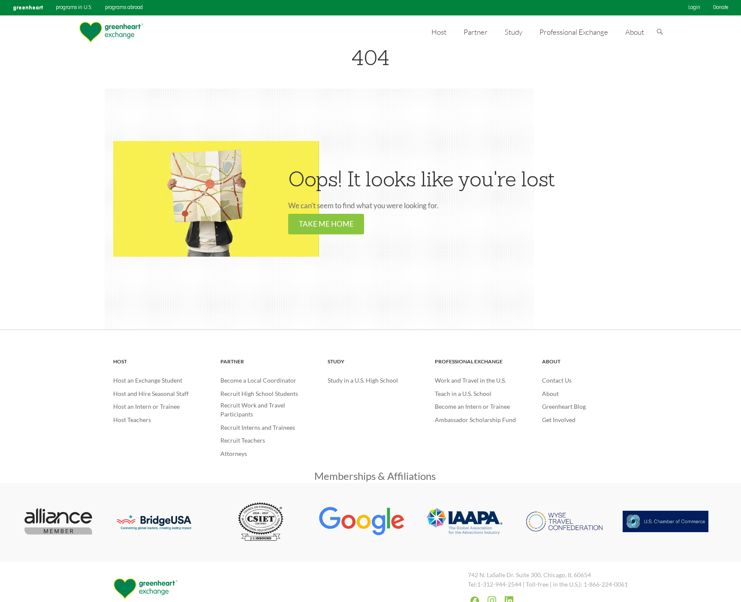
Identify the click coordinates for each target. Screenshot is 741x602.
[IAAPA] (463, 522)
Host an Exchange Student (147, 380)
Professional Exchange (469, 361)
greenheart (28, 7)
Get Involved (558, 419)
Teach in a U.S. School (463, 393)
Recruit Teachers (242, 440)
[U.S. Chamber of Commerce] (665, 522)
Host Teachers (132, 419)
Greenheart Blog (564, 406)
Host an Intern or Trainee (146, 406)
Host (120, 361)
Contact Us (557, 380)
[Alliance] (58, 522)
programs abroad (124, 7)
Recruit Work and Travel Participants (252, 409)
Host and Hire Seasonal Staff (151, 393)
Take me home (326, 224)
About (551, 361)
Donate (720, 7)
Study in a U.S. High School (363, 380)
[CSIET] (261, 522)
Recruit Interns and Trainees (257, 427)
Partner (232, 361)
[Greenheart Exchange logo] (111, 32)
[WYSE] (564, 522)
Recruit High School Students (259, 393)
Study (336, 361)
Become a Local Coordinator (258, 380)
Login (694, 7)
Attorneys (233, 453)
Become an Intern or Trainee (472, 406)
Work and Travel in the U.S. (470, 380)
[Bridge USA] (159, 522)
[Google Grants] (362, 522)
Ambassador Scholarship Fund (475, 419)
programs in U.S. (74, 7)
